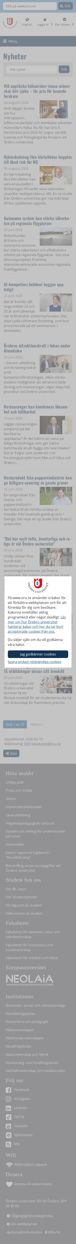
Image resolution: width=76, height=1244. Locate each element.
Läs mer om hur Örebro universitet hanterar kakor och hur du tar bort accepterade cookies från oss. (37, 624)
